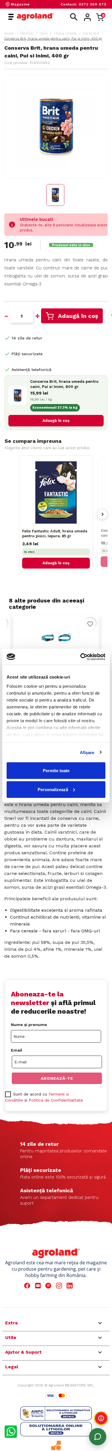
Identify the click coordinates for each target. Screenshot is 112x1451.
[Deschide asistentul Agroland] (97, 1436)
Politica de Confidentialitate (56, 1100)
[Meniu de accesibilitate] (101, 1418)
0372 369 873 (92, 4)
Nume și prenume (29, 1024)
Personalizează (53, 789)
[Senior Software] (56, 1445)
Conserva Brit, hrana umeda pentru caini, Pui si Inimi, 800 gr (64, 384)
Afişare (87, 752)
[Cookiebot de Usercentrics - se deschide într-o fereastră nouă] (80, 656)
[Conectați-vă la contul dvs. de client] (87, 17)
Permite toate (56, 770)
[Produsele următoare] (102, 514)
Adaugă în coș (78, 315)
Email (16, 1050)
